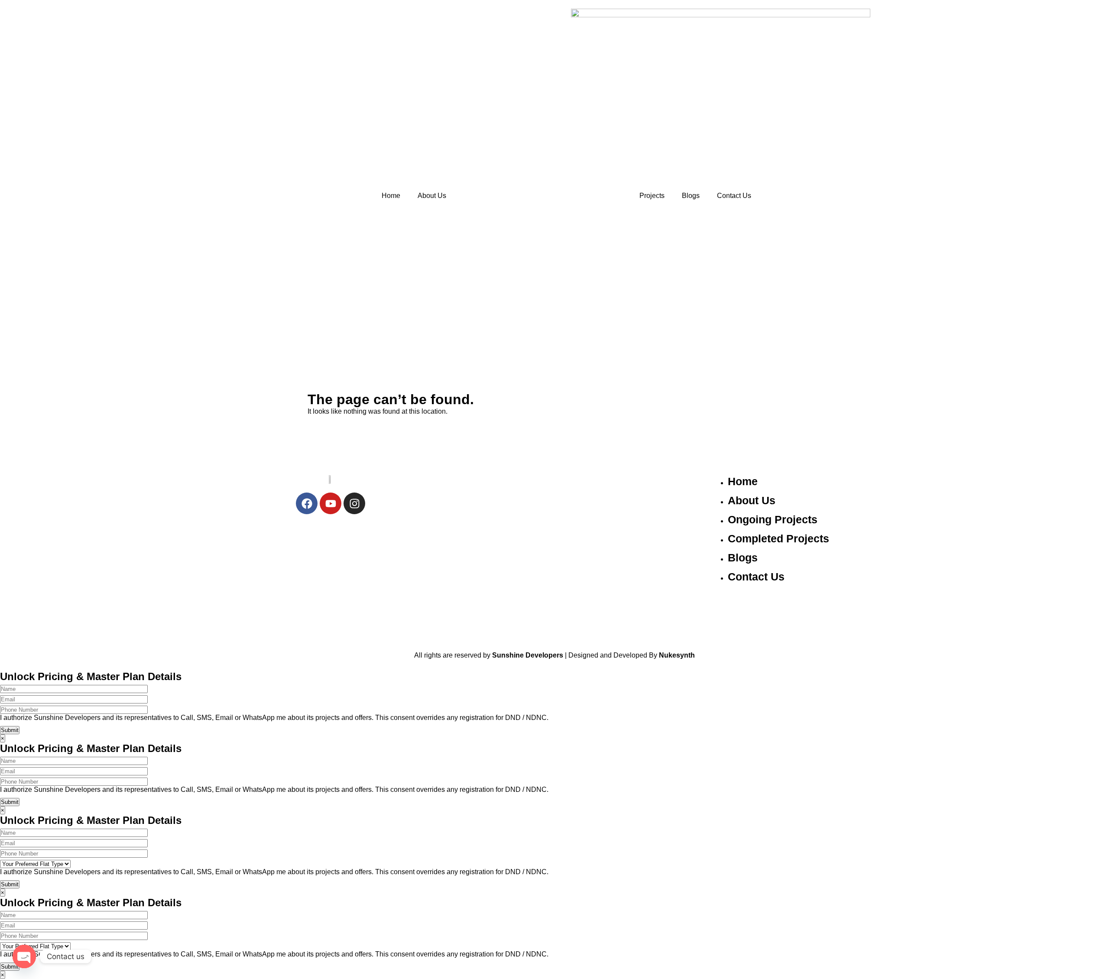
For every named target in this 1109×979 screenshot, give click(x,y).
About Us (432, 195)
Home (391, 195)
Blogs (691, 195)
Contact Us (734, 195)
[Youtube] (330, 503)
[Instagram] (354, 503)
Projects (652, 195)
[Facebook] (307, 503)
